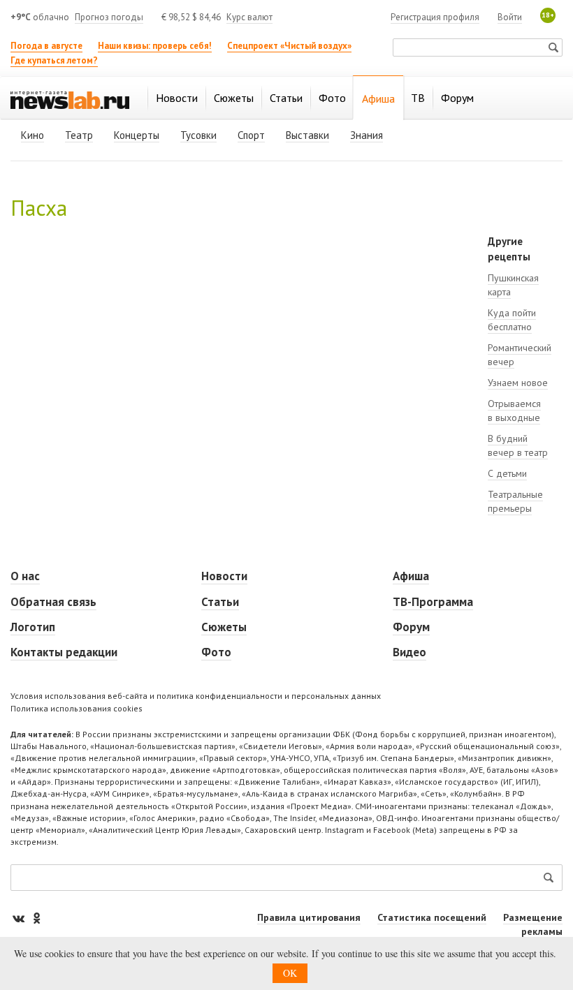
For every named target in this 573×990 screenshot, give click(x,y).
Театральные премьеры (515, 501)
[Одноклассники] (36, 917)
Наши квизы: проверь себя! (155, 46)
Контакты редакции (63, 652)
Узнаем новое (518, 382)
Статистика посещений (431, 917)
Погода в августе (46, 46)
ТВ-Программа (433, 601)
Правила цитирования (309, 917)
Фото (216, 652)
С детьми (507, 473)
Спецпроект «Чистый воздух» (289, 46)
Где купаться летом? (54, 60)
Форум (411, 627)
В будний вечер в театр (518, 445)
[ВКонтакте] (19, 917)
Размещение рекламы (533, 924)
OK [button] (290, 973)
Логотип (32, 627)
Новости (224, 576)
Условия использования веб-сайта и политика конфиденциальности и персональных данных (195, 695)
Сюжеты (224, 627)
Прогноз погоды (109, 17)
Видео (409, 652)
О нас (25, 576)
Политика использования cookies (76, 708)
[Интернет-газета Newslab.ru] (69, 99)
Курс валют (249, 17)
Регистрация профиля (435, 17)
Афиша (411, 576)
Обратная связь (53, 601)
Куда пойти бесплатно (512, 319)
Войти (510, 17)
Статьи (220, 601)
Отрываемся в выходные (514, 410)
